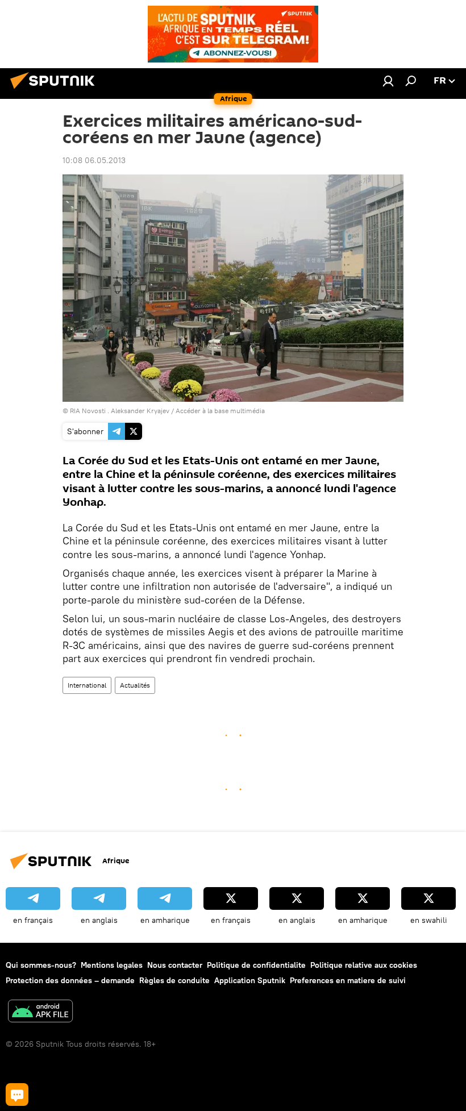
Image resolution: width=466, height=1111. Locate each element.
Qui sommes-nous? (41, 965)
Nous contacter (174, 965)
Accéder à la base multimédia (220, 410)
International (87, 685)
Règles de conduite (174, 980)
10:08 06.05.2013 (94, 160)
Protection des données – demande (70, 980)
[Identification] (388, 80)
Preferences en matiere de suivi (348, 980)
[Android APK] (40, 1012)
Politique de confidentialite (256, 965)
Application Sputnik (249, 980)
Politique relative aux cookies (363, 965)
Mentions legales (112, 965)
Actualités (135, 685)
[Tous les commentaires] (17, 1094)
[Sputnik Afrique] (56, 90)
